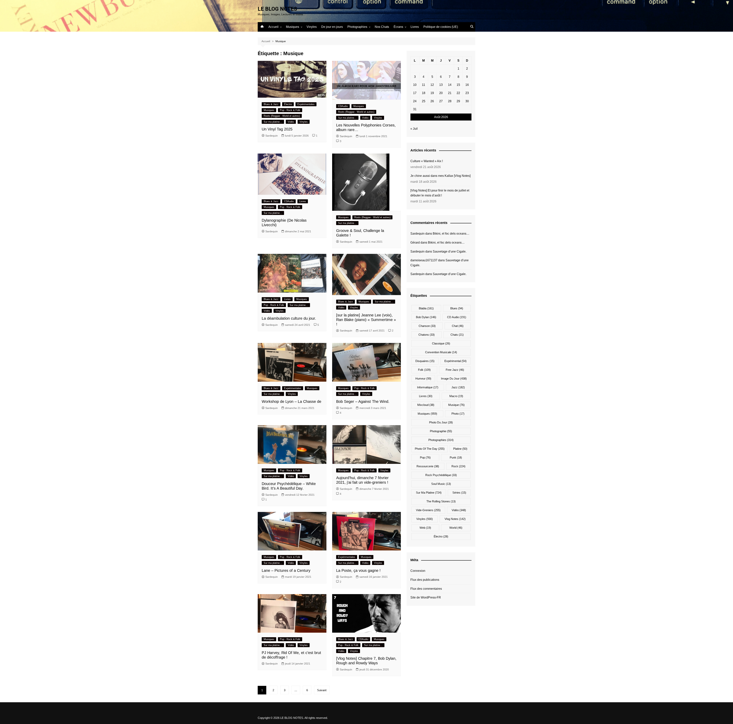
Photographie (441, 431)
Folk (424, 369)
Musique (456, 404)
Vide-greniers (428, 510)
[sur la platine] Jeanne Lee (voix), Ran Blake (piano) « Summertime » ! (366, 319)
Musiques (292, 26)
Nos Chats (382, 26)
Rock (458, 466)
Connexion (417, 570)
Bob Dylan (426, 317)
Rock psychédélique (441, 475)
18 (423, 93)
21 (449, 93)
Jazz (458, 387)
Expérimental (455, 361)
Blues (456, 308)
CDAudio (343, 106)
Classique (441, 343)
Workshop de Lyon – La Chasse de (291, 401)
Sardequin (271, 135)
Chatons (426, 334)
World (455, 527)
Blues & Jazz (271, 104)
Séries (459, 492)
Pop (425, 457)
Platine (460, 448)
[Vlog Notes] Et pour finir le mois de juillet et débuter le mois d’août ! (439, 193)
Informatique (427, 387)
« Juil (414, 128)
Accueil (273, 26)
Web (425, 527)
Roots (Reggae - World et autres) (282, 115)
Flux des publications (424, 579)
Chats (457, 334)
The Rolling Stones (441, 501)
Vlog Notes (455, 518)
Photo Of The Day (430, 448)
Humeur (423, 378)
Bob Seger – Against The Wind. (362, 401)
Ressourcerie (428, 466)
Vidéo (291, 121)
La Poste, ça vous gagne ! (358, 570)
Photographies (357, 26)
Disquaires (424, 361)
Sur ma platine (429, 492)
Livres (415, 26)
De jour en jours (332, 26)
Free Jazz (455, 369)
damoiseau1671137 (423, 260)
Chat (457, 325)
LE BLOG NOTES (277, 9)
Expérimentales (306, 104)
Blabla (426, 308)
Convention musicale (441, 352)
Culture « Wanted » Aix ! (426, 161)
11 (423, 84)
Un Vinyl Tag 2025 (277, 129)
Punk (456, 457)
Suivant (321, 690)
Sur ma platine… (273, 121)
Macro (456, 396)
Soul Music (441, 483)
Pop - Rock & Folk (290, 110)
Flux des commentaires (426, 588)
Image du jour (454, 378)
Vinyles (312, 26)
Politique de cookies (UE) (440, 26)
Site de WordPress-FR (425, 597)
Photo (457, 413)
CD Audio (456, 317)
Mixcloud (425, 404)
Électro (288, 104)
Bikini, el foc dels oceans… (451, 233)
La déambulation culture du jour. (289, 318)
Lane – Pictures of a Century (286, 570)
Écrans (398, 26)
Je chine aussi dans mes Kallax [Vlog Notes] (440, 175)
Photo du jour (441, 422)
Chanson (427, 325)
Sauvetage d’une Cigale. (449, 251)
